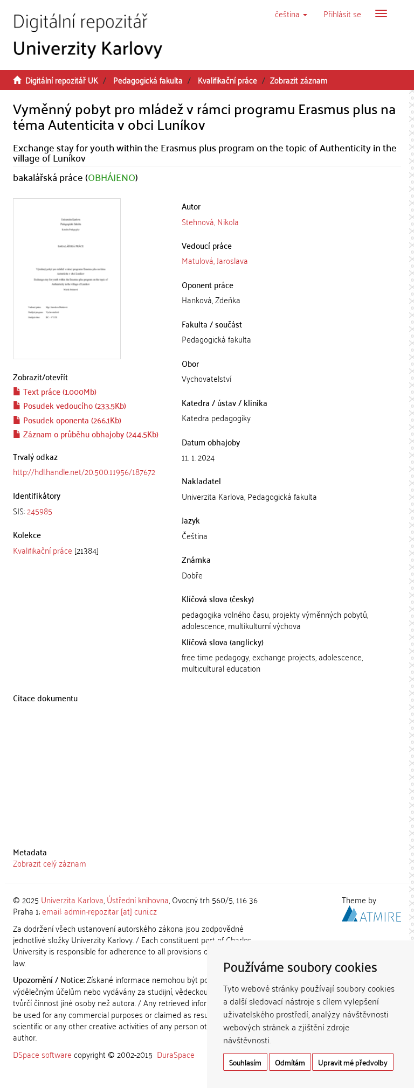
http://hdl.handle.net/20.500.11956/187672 (84, 471)
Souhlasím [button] (245, 1062)
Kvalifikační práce (227, 79)
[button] (291, 13)
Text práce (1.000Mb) (58, 391)
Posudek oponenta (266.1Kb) (71, 419)
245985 (39, 510)
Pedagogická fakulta (148, 79)
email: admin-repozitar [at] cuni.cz (99, 910)
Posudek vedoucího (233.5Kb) (73, 405)
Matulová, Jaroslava (215, 260)
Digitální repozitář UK (61, 79)
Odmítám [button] (290, 1062)
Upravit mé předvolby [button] (353, 1062)
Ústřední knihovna (138, 899)
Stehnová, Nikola (210, 221)
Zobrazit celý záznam (49, 862)
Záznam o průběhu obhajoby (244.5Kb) (89, 433)
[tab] (89, 511)
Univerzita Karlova (72, 899)
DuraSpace (176, 1054)
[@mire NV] (371, 911)
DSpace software (42, 1054)
